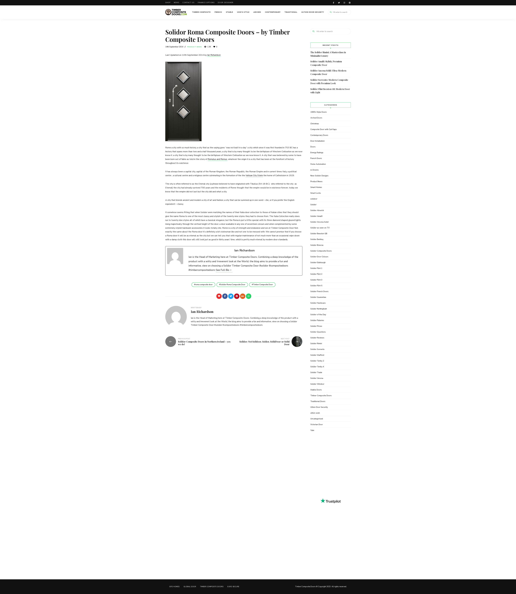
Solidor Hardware (318, 303)
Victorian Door (316, 424)
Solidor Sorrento (317, 349)
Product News (194, 47)
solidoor (313, 199)
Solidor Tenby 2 (317, 361)
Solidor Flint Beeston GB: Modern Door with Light (330, 91)
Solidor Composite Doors (321, 251)
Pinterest (349, 2)
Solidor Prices (316, 326)
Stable (229, 12)
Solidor (313, 204)
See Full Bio (222, 270)
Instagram (344, 2)
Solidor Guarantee (318, 297)
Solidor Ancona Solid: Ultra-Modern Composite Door (328, 72)
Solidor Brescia (316, 245)
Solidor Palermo (317, 320)
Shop (168, 3)
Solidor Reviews (317, 337)
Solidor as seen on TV (320, 227)
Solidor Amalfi (316, 216)
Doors (313, 146)
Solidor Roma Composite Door (232, 284)
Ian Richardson (214, 55)
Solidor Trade (316, 372)
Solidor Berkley (316, 239)
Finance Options (206, 3)
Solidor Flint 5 (316, 285)
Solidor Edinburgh (318, 262)
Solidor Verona (316, 378)
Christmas (314, 123)
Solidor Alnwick (317, 210)
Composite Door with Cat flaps (323, 129)
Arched (257, 12)
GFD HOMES (174, 587)
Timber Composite (201, 12)
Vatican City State (254, 175)
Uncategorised (316, 418)
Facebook (333, 2)
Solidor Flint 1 (316, 268)
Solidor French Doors (319, 291)
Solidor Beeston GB (318, 233)
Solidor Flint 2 (316, 274)
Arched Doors (316, 118)
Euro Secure (233, 587)
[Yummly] (242, 296)
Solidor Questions (318, 332)
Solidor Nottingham (318, 308)
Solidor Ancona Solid (319, 222)
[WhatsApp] (248, 296)
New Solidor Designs (319, 175)
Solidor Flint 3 (316, 280)
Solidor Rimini (316, 343)
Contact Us (188, 3)
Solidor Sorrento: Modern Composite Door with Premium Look (329, 81)
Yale (312, 430)
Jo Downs (314, 170)
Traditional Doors (317, 401)
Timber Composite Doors (321, 395)
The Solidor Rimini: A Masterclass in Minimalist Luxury (328, 54)
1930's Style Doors (318, 112)
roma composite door (204, 284)
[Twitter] (231, 296)
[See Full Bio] (230, 270)
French (218, 12)
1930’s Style (243, 12)
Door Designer (225, 3)
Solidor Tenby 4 (317, 366)
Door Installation (317, 141)
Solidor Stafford (317, 355)
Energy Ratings (316, 152)
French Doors (316, 158)
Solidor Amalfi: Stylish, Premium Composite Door (326, 63)
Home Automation (318, 164)
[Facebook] (225, 296)
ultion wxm (315, 413)
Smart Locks (315, 193)
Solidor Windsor (317, 384)
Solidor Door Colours (319, 256)
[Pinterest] (236, 296)
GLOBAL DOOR (190, 587)
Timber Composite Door (263, 284)
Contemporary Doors (319, 135)
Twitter (339, 2)
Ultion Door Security (312, 12)
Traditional (290, 12)
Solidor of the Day (318, 314)
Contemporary (272, 12)
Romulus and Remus (217, 159)
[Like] (219, 296)
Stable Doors (316, 390)
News (176, 3)
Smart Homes (316, 187)
